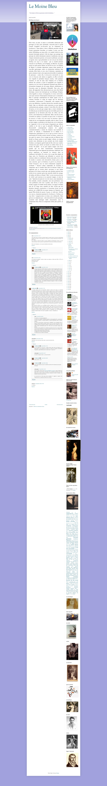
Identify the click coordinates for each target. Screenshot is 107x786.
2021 (68, 273)
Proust (71, 577)
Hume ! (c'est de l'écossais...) (74, 325)
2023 (68, 236)
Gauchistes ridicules (74, 542)
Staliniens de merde (74, 589)
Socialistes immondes (72, 587)
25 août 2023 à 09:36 (39, 316)
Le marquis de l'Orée (70, 170)
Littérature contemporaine (72, 560)
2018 (68, 278)
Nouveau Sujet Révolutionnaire (72, 569)
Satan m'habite (72, 584)
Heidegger (76, 543)
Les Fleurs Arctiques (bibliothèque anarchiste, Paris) (72, 141)
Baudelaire (68, 520)
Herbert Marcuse (74, 544)
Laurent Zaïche (74, 556)
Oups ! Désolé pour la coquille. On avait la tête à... (72, 225)
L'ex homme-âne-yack (70, 136)
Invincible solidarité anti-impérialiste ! (74, 334)
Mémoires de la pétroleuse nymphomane (71, 177)
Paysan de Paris (75, 570)
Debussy (67, 530)
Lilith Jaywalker (69, 127)
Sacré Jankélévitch (75, 583)
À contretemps (69, 135)
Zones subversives (70, 145)
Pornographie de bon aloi (74, 575)
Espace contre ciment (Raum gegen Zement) (71, 143)
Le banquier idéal (72, 557)
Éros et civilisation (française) (75, 364)
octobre (69, 241)
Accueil (46, 404)
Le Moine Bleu (43, 6)
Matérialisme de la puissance (72, 564)
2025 (68, 233)
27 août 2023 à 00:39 (44, 358)
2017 (68, 279)
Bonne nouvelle (70, 521)
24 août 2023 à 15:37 (44, 249)
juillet (69, 260)
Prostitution (68, 577)
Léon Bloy (70, 559)
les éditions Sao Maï (70, 128)
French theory (69, 541)
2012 (68, 287)
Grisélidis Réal (68, 543)
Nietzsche (76, 566)
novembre (70, 239)
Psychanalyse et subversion (56, 228)
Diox (67, 531)
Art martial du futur (70, 519)
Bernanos (76, 520)
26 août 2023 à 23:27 (42, 353)
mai (69, 263)
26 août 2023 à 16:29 (39, 338)
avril (69, 265)
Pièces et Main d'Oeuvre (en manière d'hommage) (74, 317)
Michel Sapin (76, 565)
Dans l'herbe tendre (70, 131)
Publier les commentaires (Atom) (39, 406)
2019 (68, 276)
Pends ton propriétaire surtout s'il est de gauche (72, 573)
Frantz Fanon (73, 540)
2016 (68, 281)
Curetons (73, 529)
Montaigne (68, 566)
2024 (68, 235)
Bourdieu (77, 521)
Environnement (72, 532)
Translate (74, 490)
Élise (68, 173)
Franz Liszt (76, 540)
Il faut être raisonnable (70, 547)
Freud (73, 541)
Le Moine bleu (36, 249)
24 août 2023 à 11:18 (37, 235)
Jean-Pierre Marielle (69, 551)
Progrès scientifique (72, 576)
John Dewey (71, 552)
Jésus (75, 551)
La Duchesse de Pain (70, 175)
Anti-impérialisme (71, 254)
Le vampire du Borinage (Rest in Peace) (74, 303)
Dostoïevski (70, 531)
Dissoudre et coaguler (70, 171)
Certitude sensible (74, 308)
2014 (68, 284)
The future (70, 251)
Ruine (71, 583)
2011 (68, 289)
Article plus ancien (60, 404)
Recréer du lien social (72, 580)
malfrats (72, 562)
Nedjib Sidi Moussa (70, 132)
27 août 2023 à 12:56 (42, 369)
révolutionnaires (72, 582)
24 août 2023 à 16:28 (44, 267)
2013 (68, 286)
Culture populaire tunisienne (71, 139)
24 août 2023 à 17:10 (41, 288)
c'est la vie (46, 228)
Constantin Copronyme (71, 174)
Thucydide (73, 591)
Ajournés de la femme (70, 514)
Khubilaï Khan (75, 552)
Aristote (76, 517)
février (69, 268)
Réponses (34, 247)
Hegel (73, 543)
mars (69, 266)
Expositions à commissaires (72, 535)
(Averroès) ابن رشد (71, 512)
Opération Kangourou (70, 179)
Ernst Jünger (72, 533)
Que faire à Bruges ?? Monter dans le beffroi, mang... (72, 222)
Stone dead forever (70, 590)
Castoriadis (69, 524)
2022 (68, 271)
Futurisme (76, 541)
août (69, 244)
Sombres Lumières (32, 229)
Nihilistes (68, 567)
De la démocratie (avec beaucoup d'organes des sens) (75, 349)
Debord (77, 529)
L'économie (50, 228)
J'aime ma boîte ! (71, 247)
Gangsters (67, 542)
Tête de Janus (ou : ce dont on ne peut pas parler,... (73, 249)
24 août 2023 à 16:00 (37, 257)
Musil (72, 566)
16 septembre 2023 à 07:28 (39, 383)
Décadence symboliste (73, 530)
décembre (70, 238)
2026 (68, 232)
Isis (72, 294)
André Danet (72, 516)
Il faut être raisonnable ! (72, 548)
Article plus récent (32, 404)
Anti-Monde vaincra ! (72, 516)
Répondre (33, 245)
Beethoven (72, 520)
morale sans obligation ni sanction (49, 370)
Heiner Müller (68, 544)
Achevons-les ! (70, 513)
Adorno (44, 228)
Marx (71, 564)
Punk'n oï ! (74, 578)
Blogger (58, 773)
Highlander (70, 245)
